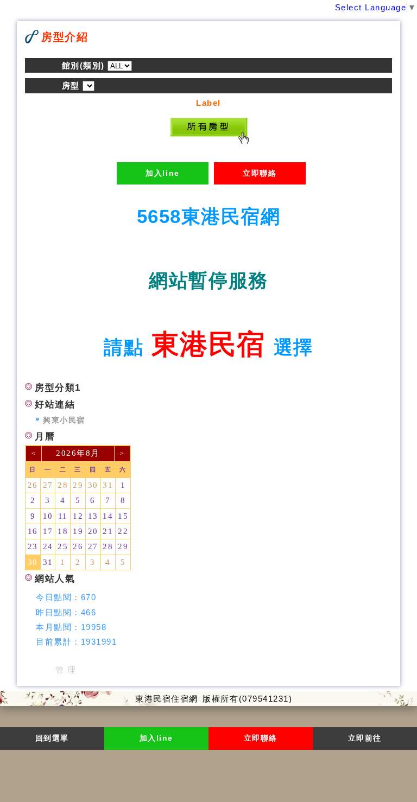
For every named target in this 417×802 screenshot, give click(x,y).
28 (63, 485)
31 (108, 485)
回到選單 (52, 738)
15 (123, 516)
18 (63, 531)
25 (63, 546)
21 (108, 531)
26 (33, 485)
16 (33, 531)
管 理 (66, 669)
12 (78, 516)
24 (48, 546)
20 (93, 531)
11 (63, 516)
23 (33, 546)
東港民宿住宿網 (166, 698)
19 (78, 531)
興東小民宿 (64, 420)
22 (123, 531)
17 (48, 531)
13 (93, 516)
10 (48, 516)
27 (48, 485)
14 (108, 516)
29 (78, 485)
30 (93, 485)
